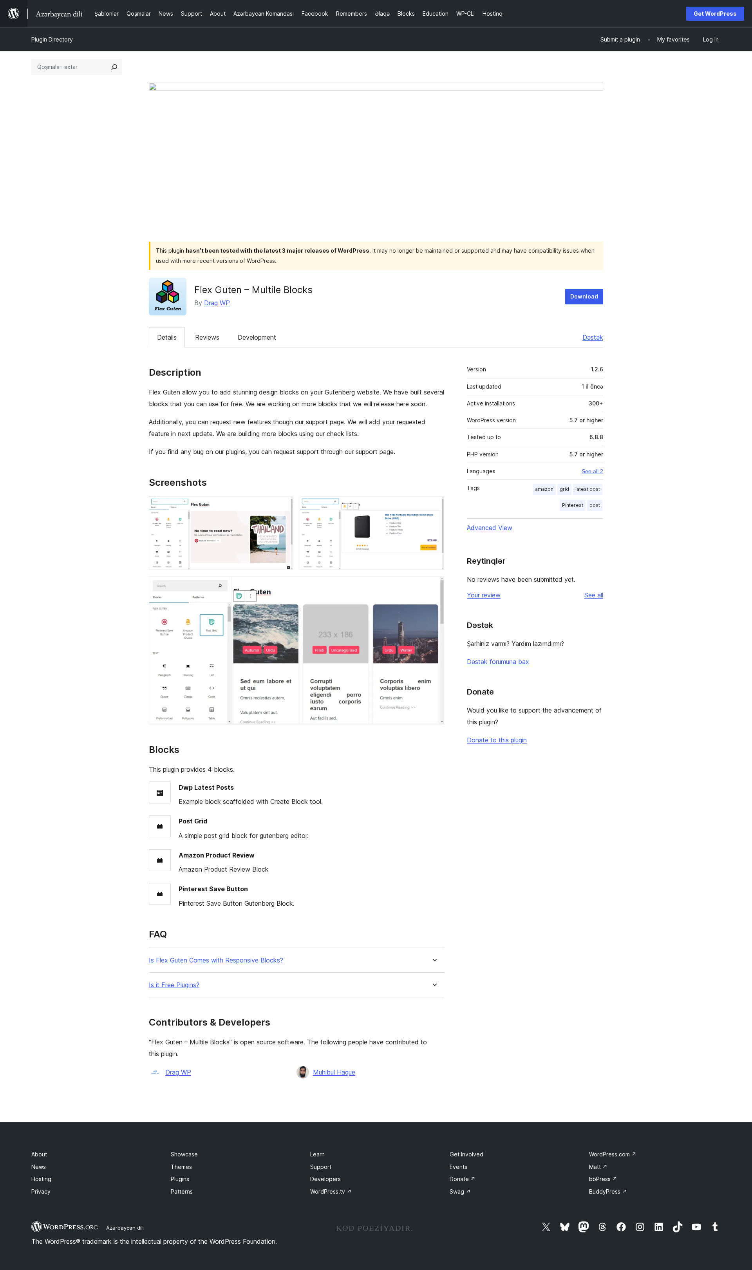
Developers (325, 1179)
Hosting (41, 1179)
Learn (317, 1154)
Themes (181, 1166)
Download (584, 296)
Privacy (41, 1191)
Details (167, 337)
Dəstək (592, 337)
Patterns (182, 1191)
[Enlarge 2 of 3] (433, 507)
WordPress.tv (331, 1191)
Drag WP (217, 303)
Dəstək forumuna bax (498, 662)
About (39, 1154)
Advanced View (489, 528)
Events (458, 1166)
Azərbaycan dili (125, 1228)
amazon (544, 489)
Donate (462, 1179)
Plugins (180, 1179)
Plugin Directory (52, 39)
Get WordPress (715, 13)
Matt (598, 1166)
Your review (484, 595)
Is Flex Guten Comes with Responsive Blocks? (216, 960)
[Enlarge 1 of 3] (283, 507)
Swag (460, 1191)
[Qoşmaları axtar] (114, 67)
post (594, 505)
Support (320, 1166)
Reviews (207, 337)
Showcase (184, 1154)
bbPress (603, 1179)
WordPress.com (612, 1154)
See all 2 (592, 471)
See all (593, 595)
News (38, 1166)
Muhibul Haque (334, 1072)
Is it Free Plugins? (174, 985)
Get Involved (466, 1154)
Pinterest (572, 505)
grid (564, 489)
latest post (587, 489)
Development (257, 337)
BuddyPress (608, 1191)
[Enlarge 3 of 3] (433, 587)
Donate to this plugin (497, 740)
